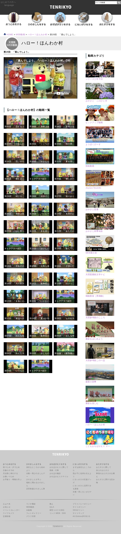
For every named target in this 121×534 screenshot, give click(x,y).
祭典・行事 (54, 470)
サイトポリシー (79, 507)
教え (51, 504)
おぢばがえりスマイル (59, 476)
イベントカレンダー (11, 510)
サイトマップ (78, 513)
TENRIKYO (58, 526)
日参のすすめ (8, 470)
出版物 (29, 510)
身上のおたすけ (102, 470)
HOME (9, 34)
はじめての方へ (8, 2)
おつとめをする (9, 464)
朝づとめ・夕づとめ (11, 467)
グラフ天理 (31, 516)
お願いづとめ (8, 476)
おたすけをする (102, 464)
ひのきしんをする (33, 464)
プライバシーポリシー (82, 504)
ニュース (6, 504)
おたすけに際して (103, 467)
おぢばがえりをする (58, 464)
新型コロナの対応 (57, 510)
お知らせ (6, 507)
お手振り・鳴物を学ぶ (12, 479)
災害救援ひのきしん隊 (35, 489)
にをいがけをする (80, 464)
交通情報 (6, 516)
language (9, 5)
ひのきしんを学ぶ (33, 479)
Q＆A (52, 507)
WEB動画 (30, 507)
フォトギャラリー (33, 513)
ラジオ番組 (31, 504)
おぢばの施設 (55, 473)
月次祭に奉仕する (10, 473)
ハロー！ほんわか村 (37, 34)
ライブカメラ (8, 513)
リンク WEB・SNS (58, 513)
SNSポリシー (78, 510)
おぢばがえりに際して (59, 467)
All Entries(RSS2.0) (81, 516)
